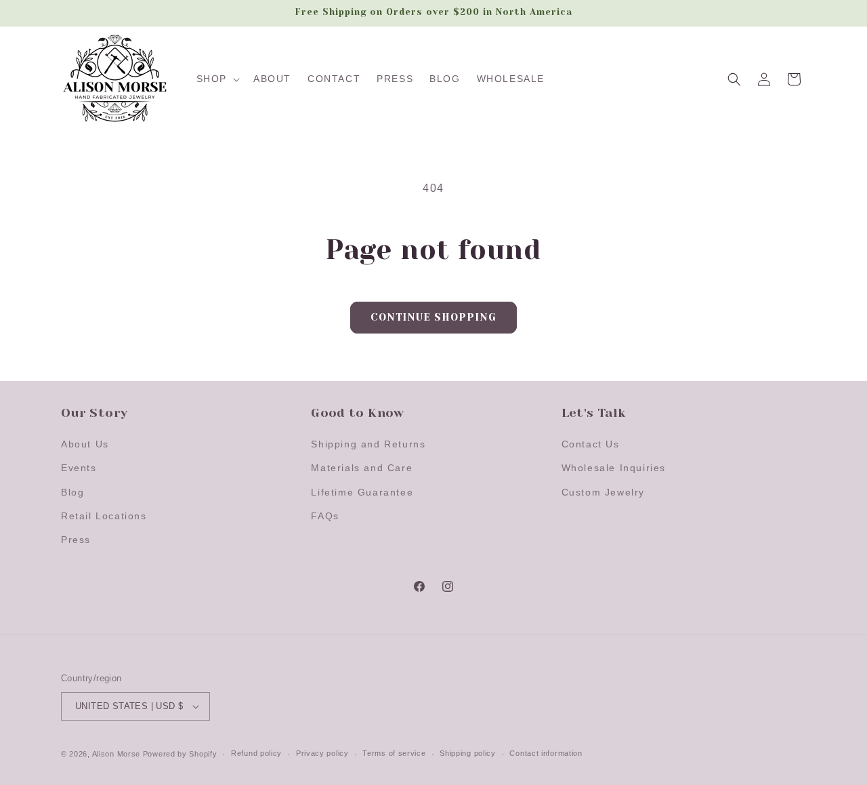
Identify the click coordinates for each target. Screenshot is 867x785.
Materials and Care (362, 467)
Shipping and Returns (368, 444)
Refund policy (256, 753)
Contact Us (591, 444)
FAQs (325, 515)
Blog (72, 492)
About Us (85, 444)
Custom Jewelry (603, 492)
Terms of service (393, 753)
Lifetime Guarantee (362, 492)
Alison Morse (116, 754)
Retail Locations (104, 515)
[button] (216, 78)
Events (79, 467)
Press (76, 539)
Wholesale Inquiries (614, 467)
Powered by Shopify (180, 754)
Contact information (545, 753)
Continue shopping (433, 317)
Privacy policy (322, 753)
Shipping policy (468, 753)
